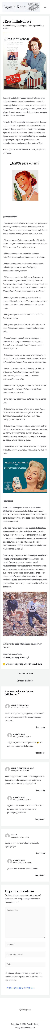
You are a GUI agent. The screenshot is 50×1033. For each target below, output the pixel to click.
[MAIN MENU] (45, 6)
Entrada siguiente (25, 681)
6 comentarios (9, 26)
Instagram (10, 657)
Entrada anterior (25, 673)
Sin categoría (22, 26)
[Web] (25, 965)
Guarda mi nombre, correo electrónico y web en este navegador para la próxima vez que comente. (23, 976)
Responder (40, 727)
